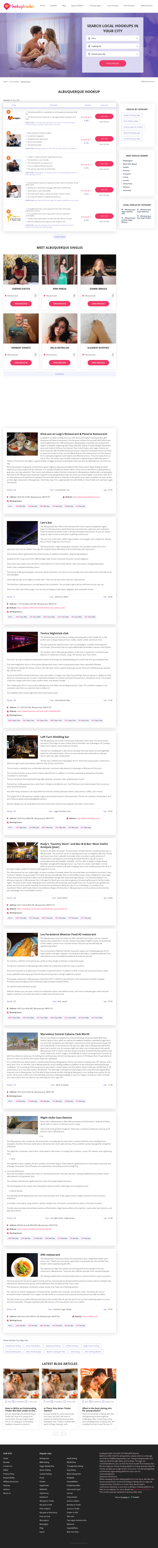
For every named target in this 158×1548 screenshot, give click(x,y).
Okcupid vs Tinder (47, 1501)
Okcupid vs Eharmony (48, 1512)
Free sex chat (45, 1516)
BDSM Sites (71, 1462)
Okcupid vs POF (46, 1505)
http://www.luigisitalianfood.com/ (86, 497)
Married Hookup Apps (131, 133)
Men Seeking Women (93, 1352)
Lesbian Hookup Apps (131, 115)
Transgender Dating (75, 1466)
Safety (5, 1470)
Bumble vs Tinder (74, 1505)
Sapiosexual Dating (53, 1346)
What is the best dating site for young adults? (97, 1409)
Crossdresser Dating (13, 1346)
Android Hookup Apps (131, 139)
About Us (7, 1493)
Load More (59, 374)
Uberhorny (44, 1493)
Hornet (70, 1493)
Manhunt (70, 1524)
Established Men (73, 1485)
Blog (64, 5)
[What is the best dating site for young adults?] (98, 1383)
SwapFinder (44, 1485)
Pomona (126, 187)
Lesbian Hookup (72, 1346)
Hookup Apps (95, 5)
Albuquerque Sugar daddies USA (128, 211)
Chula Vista (127, 184)
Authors (6, 1489)
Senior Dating (45, 1470)
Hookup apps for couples (133, 127)
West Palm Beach (130, 164)
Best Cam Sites (73, 1532)
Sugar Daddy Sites (47, 1466)
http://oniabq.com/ (90, 1316)
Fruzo (42, 1478)
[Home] (19, 6)
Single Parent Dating (91, 1346)
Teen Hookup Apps (130, 121)
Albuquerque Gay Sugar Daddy (144, 217)
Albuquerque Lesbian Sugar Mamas (128, 220)
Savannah (127, 190)
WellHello (43, 1489)
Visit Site (104, 116)
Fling (41, 1528)
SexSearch (44, 1497)
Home (42, 5)
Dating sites (44, 1458)
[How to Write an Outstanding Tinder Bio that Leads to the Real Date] (21, 1383)
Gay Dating (71, 1470)
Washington (128, 161)
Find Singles (113, 63)
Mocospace (44, 1520)
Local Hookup (112, 5)
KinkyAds (70, 1478)
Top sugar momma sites (77, 1520)
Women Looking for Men (56, 1352)
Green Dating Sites (33, 1346)
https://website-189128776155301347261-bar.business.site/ (41, 608)
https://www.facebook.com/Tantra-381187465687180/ (39, 711)
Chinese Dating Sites (13, 1352)
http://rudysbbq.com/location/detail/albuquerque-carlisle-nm (42, 909)
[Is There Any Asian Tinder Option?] (60, 1383)
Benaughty (44, 1524)
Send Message (21, 303)
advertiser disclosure (142, 1489)
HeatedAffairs (72, 1481)
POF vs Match (45, 1508)
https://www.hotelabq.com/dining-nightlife (34, 1229)
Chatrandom (72, 1497)
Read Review (104, 122)
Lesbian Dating (46, 1474)
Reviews (53, 5)
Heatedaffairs (72, 1528)
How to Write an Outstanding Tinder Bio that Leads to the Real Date (20, 1409)
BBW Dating (44, 1462)
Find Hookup (129, 5)
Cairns (125, 177)
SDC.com (70, 1516)
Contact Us (7, 1466)
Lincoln (126, 180)
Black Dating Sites (74, 1474)
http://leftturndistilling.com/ (88, 818)
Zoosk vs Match (73, 1501)
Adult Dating (72, 1458)
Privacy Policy (8, 1474)
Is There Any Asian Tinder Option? (57, 1409)
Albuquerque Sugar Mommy (144, 210)
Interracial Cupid (73, 1489)
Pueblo (126, 167)
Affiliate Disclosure (10, 1481)
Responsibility (9, 1478)
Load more (59, 236)
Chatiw (42, 1481)
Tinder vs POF (72, 1512)
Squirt (42, 1532)
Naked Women (147, 5)
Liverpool (127, 174)
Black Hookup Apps (33, 1352)
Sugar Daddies (77, 5)
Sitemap (6, 1485)
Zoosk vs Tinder (73, 1508)
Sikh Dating (75, 1352)
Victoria (126, 170)
